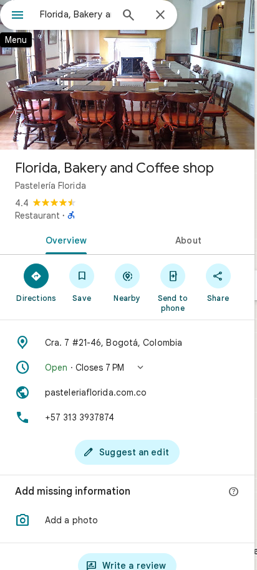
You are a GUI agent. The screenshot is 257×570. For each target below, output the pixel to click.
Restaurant (37, 215)
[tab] (63, 239)
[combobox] (75, 14)
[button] (127, 367)
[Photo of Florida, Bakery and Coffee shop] (127, 75)
